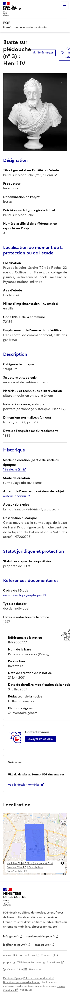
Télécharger (45, 53)
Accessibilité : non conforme (19, 955)
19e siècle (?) (12, 469)
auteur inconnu (14, 496)
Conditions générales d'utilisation (21, 982)
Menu (64, 5)
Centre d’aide (15, 969)
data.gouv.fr (42, 945)
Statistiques (53, 962)
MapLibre (12, 863)
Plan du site (35, 969)
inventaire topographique (22, 595)
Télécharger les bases (29, 962)
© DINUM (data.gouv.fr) (34, 863)
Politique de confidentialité (38, 978)
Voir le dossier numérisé (23, 785)
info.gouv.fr (11, 936)
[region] (35, 844)
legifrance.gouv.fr (15, 945)
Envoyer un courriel (40, 739)
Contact (45, 955)
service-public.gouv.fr (40, 936)
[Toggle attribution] (62, 863)
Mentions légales (12, 978)
